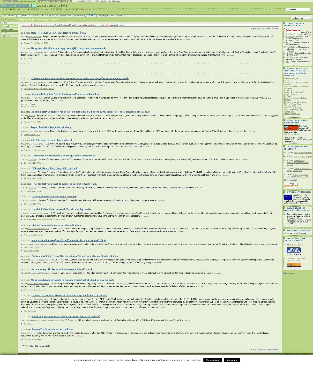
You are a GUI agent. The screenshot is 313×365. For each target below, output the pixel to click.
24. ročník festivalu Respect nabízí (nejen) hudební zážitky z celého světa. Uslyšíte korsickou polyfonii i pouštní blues (90, 112)
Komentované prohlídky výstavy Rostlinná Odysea (298, 163)
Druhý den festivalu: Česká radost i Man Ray (54, 196)
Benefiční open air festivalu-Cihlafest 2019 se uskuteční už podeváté (65, 316)
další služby (120, 25)
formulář (300, 220)
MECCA (287, 100)
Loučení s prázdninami (303, 157)
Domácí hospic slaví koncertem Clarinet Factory (56, 225)
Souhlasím (232, 360)
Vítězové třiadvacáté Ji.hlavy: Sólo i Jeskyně (54, 168)
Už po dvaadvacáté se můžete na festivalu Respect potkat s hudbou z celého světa (72, 280)
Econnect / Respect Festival (38, 284)
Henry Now (28, 58)
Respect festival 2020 (32, 135)
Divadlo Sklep (289, 90)
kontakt (288, 354)
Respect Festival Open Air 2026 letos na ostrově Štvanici (59, 33)
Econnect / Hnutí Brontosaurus (38, 244)
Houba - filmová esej (292, 94)
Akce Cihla (28, 324)
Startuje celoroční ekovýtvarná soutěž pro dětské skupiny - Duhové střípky (68, 240)
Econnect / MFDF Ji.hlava (38, 213)
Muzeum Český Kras (292, 104)
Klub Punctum (29, 104)
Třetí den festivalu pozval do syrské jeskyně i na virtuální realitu (64, 184)
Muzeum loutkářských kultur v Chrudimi (44, 260)
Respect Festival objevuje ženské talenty (50, 127)
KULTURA (290, 37)
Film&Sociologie (290, 106)
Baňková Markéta (291, 78)
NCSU (288, 43)
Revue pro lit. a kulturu (293, 108)
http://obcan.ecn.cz (291, 134)
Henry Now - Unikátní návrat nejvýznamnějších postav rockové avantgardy (68, 48)
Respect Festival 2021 (32, 122)
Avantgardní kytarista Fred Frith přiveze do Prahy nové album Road (65, 94)
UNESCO (290, 53)
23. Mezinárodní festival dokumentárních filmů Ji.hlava (44, 219)
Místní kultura (291, 47)
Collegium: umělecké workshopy (297, 86)
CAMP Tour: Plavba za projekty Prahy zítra (299, 170)
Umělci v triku (289, 112)
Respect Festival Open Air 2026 (36, 43)
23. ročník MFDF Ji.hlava (33, 163)
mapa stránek (301, 354)
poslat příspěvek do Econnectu (265, 29)
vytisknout (290, 273)
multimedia (5, 36)
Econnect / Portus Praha (49, 320)
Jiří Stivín (287, 96)
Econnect (31, 116)
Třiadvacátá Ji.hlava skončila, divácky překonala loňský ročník (64, 155)
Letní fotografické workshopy (295, 98)
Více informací (194, 360)
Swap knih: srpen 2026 (303, 153)
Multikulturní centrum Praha (295, 102)
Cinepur (287, 84)
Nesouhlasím (213, 360)
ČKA (287, 62)
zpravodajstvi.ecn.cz (24, 20)
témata (4, 33)
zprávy (4, 23)
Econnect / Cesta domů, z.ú (38, 229)
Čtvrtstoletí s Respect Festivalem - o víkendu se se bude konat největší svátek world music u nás (80, 78)
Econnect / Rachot (35, 98)
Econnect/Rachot (34, 37)
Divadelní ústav (292, 57)
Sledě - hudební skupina (293, 110)
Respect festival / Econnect (38, 144)
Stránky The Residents (32, 339)
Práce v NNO (93, 1)
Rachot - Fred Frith (31, 106)
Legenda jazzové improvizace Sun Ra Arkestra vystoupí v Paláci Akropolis (69, 295)
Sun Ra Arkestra (30, 311)
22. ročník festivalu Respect (34, 290)
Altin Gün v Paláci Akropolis (34, 150)
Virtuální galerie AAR (292, 114)
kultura (186, 39)
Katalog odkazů (107, 1)
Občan (117, 1)
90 (43, 346)
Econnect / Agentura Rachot (38, 52)
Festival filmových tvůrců (294, 92)
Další (47, 346)
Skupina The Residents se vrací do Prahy (52, 329)
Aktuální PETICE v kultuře (299, 230)
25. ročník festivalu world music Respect (39, 89)
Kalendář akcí (81, 1)
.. (40, 346)
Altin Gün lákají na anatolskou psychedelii (51, 140)
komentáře (5, 26)
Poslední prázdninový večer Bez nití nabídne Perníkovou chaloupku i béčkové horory (74, 256)
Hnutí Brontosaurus (31, 250)
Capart (287, 80)
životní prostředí (36, 247)
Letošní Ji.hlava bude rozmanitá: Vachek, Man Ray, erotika (61, 209)
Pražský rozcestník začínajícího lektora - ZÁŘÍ (297, 175)
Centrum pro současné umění (296, 82)
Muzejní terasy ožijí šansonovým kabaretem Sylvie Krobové (61, 269)
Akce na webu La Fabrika (33, 235)
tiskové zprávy (7, 29)
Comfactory (288, 88)
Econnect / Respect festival (38, 131)
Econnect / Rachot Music (37, 82)
